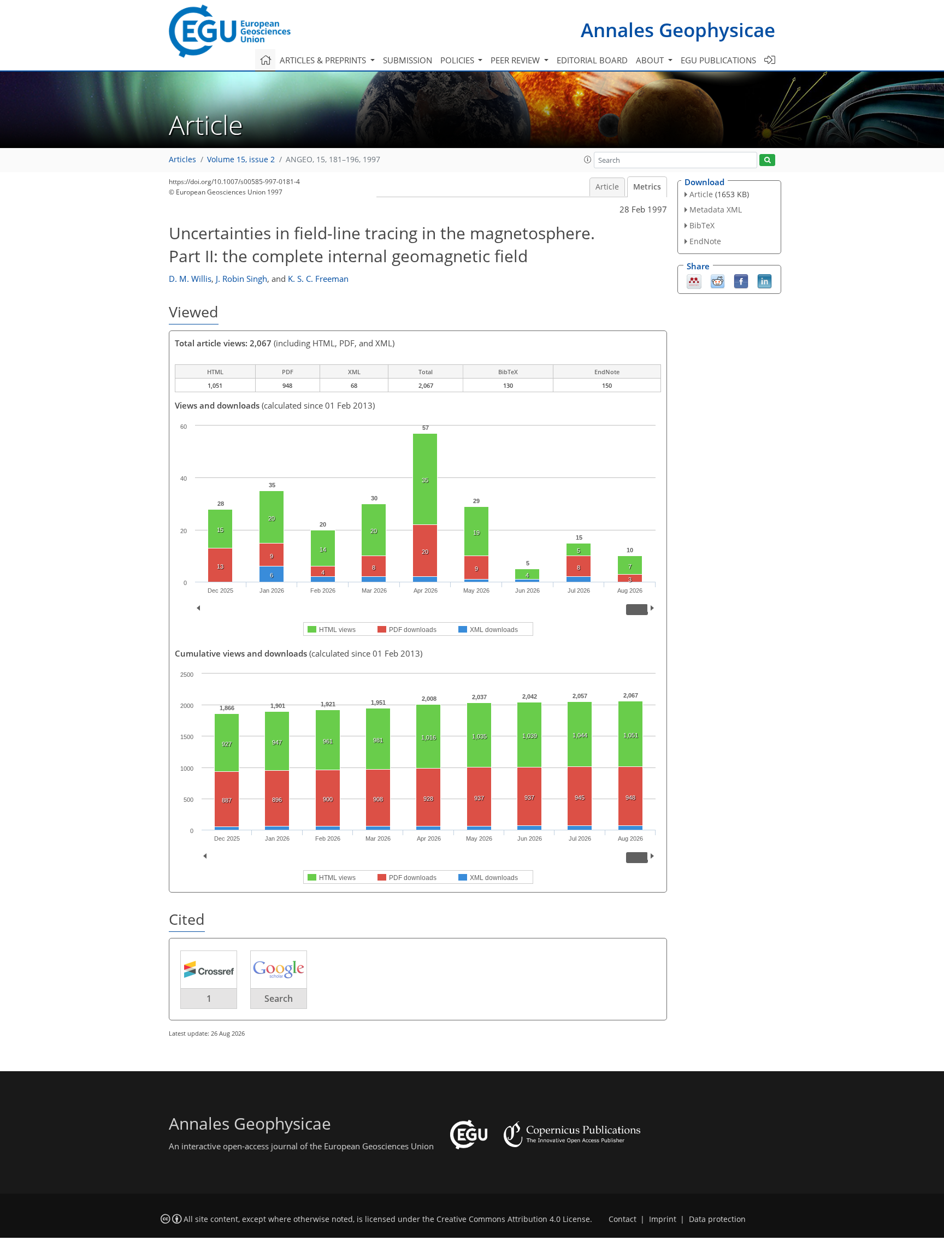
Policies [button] (458, 60)
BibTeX (702, 225)
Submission (407, 60)
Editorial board (592, 60)
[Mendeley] (694, 280)
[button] (588, 159)
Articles (182, 159)
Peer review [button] (516, 60)
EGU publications (718, 60)
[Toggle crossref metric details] (209, 969)
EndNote (705, 241)
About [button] (651, 60)
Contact (622, 1219)
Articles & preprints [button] (324, 60)
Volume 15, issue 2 (241, 159)
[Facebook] (741, 280)
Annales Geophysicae (678, 30)
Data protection (717, 1219)
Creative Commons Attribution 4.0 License (513, 1219)
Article (607, 187)
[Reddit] (717, 280)
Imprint (662, 1219)
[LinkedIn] (764, 280)
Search (278, 999)
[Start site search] (767, 160)
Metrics (647, 187)
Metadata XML (715, 209)
